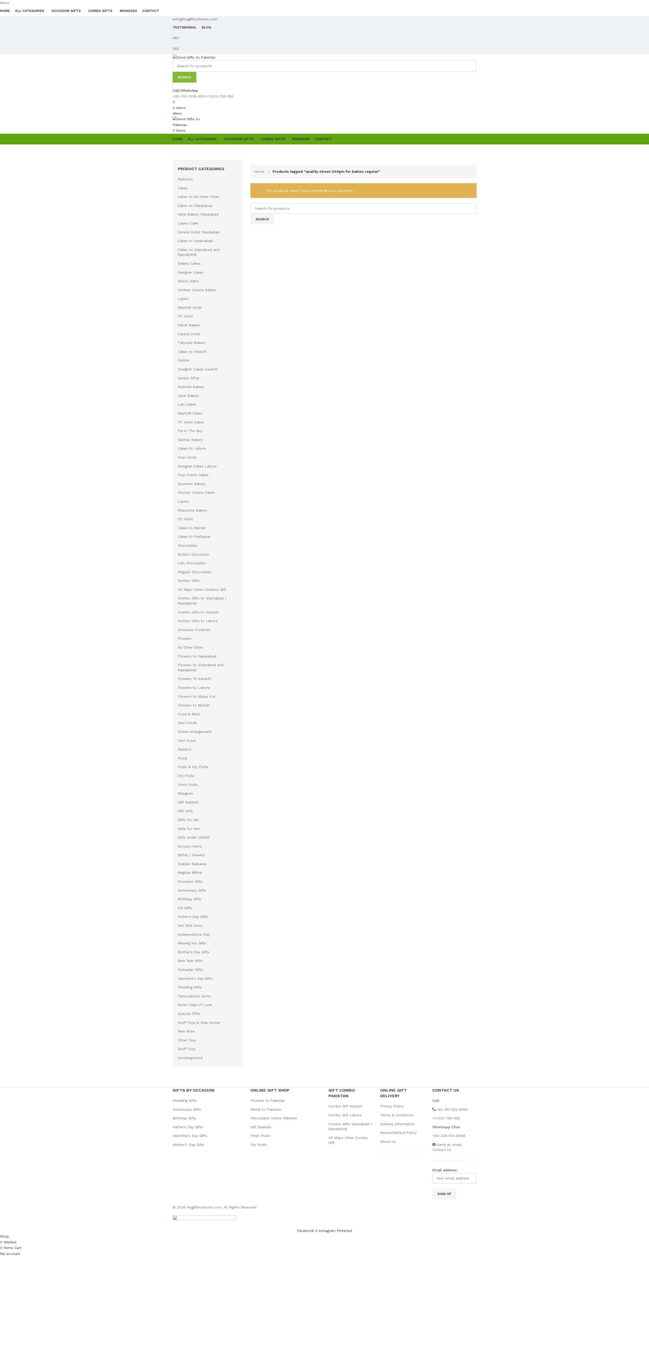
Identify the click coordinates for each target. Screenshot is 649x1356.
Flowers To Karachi (194, 679)
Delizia (183, 360)
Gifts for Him (189, 829)
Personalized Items (194, 996)
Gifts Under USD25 (193, 837)
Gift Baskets (188, 802)
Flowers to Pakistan (267, 1100)
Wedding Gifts (190, 987)
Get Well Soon (190, 925)
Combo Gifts (188, 581)
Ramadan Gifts (190, 970)
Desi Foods (187, 723)
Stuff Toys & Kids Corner (199, 1023)
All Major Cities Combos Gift (202, 589)
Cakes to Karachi (192, 352)
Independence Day (194, 934)
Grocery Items (190, 846)
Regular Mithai (190, 872)
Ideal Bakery (188, 396)
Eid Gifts (185, 908)
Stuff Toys (187, 1049)
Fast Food (186, 741)
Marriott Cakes (190, 413)
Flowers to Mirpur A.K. (197, 696)
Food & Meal (189, 714)
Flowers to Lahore (194, 688)
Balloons (185, 179)
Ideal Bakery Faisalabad (198, 214)
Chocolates (187, 545)
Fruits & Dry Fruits (193, 767)
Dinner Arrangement (194, 732)
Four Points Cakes (193, 475)
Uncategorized (190, 1058)
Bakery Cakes (189, 263)
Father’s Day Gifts (188, 1127)
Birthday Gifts (189, 899)
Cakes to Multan (192, 528)
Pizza (182, 758)
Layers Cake (188, 223)
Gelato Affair (189, 378)
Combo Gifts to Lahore (198, 621)
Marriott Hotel (190, 307)
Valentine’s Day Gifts (190, 1136)
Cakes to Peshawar (194, 536)
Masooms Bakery (192, 510)
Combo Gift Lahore (345, 1115)
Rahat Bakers (189, 325)
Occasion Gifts (190, 881)
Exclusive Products (194, 630)
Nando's (185, 749)
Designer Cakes (190, 272)
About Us (388, 1141)
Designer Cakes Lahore (197, 466)
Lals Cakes (187, 404)
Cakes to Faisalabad (195, 206)
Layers (183, 299)
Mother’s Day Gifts (188, 1145)
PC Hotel (185, 316)
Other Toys (187, 1040)
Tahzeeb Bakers (191, 343)
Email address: (444, 1170)
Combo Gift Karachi (345, 1106)
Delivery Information (397, 1124)
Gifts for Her (188, 820)
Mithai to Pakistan (265, 1109)
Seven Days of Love (195, 1005)
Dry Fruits (186, 776)
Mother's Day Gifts (193, 952)
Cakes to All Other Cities (198, 197)
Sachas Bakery (190, 440)
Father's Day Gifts (193, 917)
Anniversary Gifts (192, 890)
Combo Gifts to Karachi (198, 612)
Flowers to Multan (194, 705)
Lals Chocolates (192, 563)
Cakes (183, 188)
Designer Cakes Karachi (198, 369)
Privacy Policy (392, 1106)
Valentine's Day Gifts (195, 978)
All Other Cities (190, 647)
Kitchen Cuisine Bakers (197, 290)
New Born (186, 1031)
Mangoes (185, 793)
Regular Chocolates (194, 572)
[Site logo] (194, 57)
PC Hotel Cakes (191, 422)
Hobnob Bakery (191, 387)
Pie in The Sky (190, 431)
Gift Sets (185, 811)
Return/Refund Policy (398, 1133)
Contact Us (441, 1150)
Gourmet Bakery (192, 484)
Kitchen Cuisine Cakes (196, 492)
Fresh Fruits (188, 785)
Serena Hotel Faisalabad (199, 232)
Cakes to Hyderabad (195, 241)
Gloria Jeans (188, 281)
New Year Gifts (190, 961)
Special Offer (189, 1014)
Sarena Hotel (189, 334)
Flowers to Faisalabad (197, 656)
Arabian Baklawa (192, 864)
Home (260, 171)
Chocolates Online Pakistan (273, 1118)
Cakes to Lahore (192, 448)
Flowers (185, 638)
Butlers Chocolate (193, 554)
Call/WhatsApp (185, 90)
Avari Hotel (187, 457)
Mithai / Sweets (191, 855)
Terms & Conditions (397, 1115)
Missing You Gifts (192, 943)
